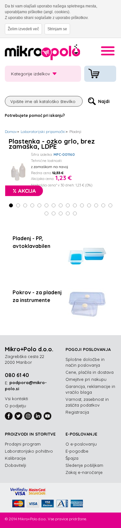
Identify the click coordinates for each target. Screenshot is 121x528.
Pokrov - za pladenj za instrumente (37, 296)
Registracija (77, 412)
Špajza (72, 458)
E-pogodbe (77, 451)
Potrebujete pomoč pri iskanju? (35, 115)
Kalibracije (15, 458)
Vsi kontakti (16, 398)
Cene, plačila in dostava (90, 372)
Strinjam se (57, 29)
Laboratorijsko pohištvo (29, 451)
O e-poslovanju (81, 444)
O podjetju (15, 405)
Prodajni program (23, 444)
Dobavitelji (15, 465)
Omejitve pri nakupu (86, 379)
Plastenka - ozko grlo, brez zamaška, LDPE (52, 144)
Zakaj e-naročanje (84, 472)
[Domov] (42, 53)
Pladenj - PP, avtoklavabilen (31, 242)
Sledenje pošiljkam (84, 465)
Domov (11, 131)
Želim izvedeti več (23, 29)
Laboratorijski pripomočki (43, 131)
